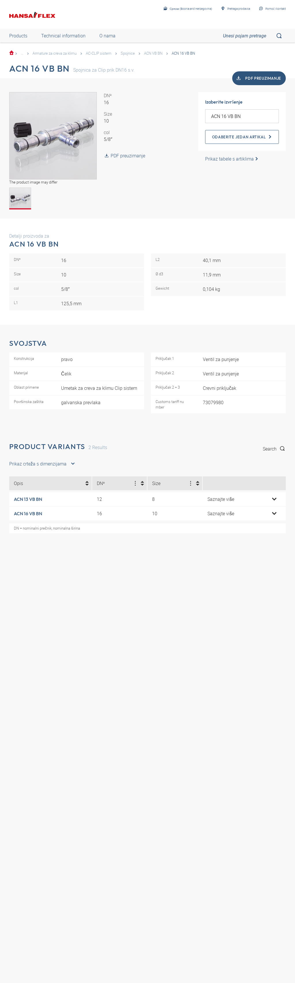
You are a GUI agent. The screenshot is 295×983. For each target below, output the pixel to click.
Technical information (63, 36)
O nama (107, 36)
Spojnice (128, 53)
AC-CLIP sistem (98, 53)
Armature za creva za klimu (55, 53)
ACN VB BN (153, 53)
